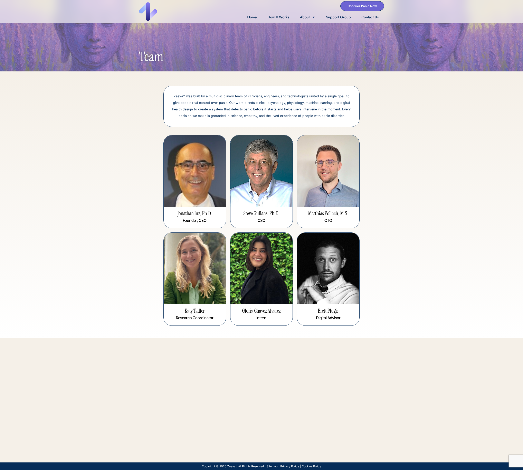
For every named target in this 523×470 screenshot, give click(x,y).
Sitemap (272, 466)
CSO (261, 220)
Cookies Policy (311, 466)
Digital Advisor (328, 318)
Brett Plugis (328, 310)
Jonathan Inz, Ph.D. (195, 213)
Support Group (338, 17)
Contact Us (370, 17)
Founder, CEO (195, 220)
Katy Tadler (195, 310)
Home (252, 17)
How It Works (278, 17)
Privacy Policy (289, 466)
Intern (261, 318)
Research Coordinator (194, 318)
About (305, 17)
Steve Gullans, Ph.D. (261, 213)
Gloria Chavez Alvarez (261, 310)
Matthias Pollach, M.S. (328, 213)
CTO (328, 220)
